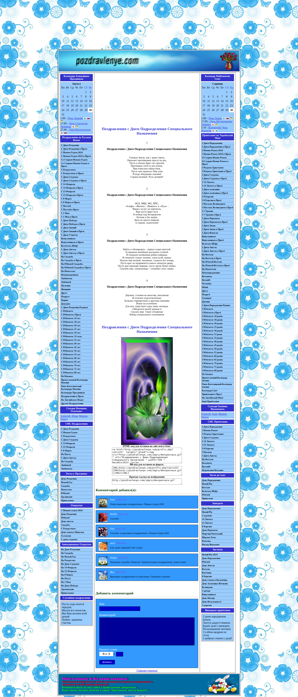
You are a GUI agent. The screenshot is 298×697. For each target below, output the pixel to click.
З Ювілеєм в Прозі (211, 312)
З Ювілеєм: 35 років (212, 338)
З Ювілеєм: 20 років (212, 323)
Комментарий (107, 614)
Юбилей (65, 493)
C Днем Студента (69, 439)
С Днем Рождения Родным (74, 307)
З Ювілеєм (207, 309)
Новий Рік (207, 484)
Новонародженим (211, 272)
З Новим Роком (210, 430)
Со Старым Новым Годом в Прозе (75, 164)
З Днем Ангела (209, 247)
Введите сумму (108, 649)
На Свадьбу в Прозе (71, 260)
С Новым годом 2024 (72, 510)
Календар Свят (209, 390)
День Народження (211, 480)
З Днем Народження (212, 143)
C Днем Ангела (68, 458)
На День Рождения (70, 549)
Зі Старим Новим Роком (214, 157)
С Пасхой (66, 206)
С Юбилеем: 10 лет (70, 318)
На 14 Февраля (68, 567)
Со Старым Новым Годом (74, 159)
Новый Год (66, 482)
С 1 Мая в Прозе (69, 216)
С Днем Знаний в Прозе (73, 231)
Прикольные (67, 500)
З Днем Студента (210, 175)
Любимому (66, 278)
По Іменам (207, 374)
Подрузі (206, 294)
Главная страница (147, 670)
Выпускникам (68, 238)
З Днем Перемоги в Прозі (214, 222)
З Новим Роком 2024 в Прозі (216, 154)
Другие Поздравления (72, 403)
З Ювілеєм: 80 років (212, 370)
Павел (64, 419)
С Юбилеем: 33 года (71, 336)
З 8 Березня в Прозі (211, 200)
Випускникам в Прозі (213, 240)
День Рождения (69, 478)
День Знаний (75, 118)
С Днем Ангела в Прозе (73, 253)
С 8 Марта (66, 198)
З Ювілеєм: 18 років (212, 319)
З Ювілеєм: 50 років (212, 348)
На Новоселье (68, 271)
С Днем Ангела (68, 249)
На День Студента (70, 564)
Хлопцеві (206, 298)
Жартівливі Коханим (212, 470)
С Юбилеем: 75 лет (70, 369)
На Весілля (207, 254)
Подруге (65, 296)
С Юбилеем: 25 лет (70, 329)
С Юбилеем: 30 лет (70, 332)
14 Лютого (207, 519)
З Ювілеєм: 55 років (212, 352)
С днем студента (69, 539)
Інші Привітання (210, 401)
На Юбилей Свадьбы (72, 264)
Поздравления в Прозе (72, 396)
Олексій (206, 414)
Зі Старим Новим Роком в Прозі (215, 162)
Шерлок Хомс (209, 537)
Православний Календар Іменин (214, 379)
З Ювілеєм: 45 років (212, 345)
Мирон (83, 416)
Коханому (207, 276)
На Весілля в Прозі (211, 258)
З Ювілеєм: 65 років (212, 359)
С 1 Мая (65, 213)
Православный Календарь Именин (74, 381)
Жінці (205, 287)
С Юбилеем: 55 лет (70, 354)
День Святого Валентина (214, 580)
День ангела (67, 521)
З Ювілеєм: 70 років (212, 363)
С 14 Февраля (68, 184)
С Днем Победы (69, 220)
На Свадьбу (67, 256)
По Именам (67, 376)
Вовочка (206, 541)
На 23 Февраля (68, 571)
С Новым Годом (69, 432)
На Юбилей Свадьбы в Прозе (76, 267)
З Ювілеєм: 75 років (212, 367)
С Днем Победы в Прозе (73, 224)
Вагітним (206, 572)
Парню (64, 300)
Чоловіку (207, 283)
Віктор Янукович (210, 544)
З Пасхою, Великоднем (213, 204)
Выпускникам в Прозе (72, 242)
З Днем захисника (211, 189)
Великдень (207, 587)
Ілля (214, 414)
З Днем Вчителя (210, 233)
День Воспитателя (79, 129)
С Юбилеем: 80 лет (70, 372)
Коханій (206, 280)
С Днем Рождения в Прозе (74, 149)
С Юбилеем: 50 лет (70, 351)
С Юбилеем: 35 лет (70, 340)
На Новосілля (209, 269)
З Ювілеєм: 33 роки (212, 334)
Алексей (65, 416)
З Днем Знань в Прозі (212, 229)
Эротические (67, 589)
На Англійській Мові (212, 397)
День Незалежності (211, 601)
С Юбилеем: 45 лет (70, 347)
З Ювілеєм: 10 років (212, 316)
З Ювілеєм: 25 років (212, 327)
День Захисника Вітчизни (215, 583)
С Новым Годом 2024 (72, 152)
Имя (101, 603)
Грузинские (66, 496)
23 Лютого (207, 523)
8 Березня (207, 526)
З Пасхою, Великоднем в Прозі (217, 207)
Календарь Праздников (73, 392)
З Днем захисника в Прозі (215, 193)
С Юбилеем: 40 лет (70, 343)
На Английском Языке (72, 400)
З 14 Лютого (208, 182)
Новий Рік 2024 (210, 554)
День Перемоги (209, 530)
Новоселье (66, 489)
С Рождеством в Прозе (72, 173)
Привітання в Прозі (212, 394)
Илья (75, 416)
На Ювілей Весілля (212, 262)
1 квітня (206, 591)
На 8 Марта (67, 574)
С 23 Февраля (68, 191)
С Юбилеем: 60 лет (70, 358)
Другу (64, 293)
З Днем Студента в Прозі (214, 178)
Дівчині (206, 301)
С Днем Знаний (68, 227)
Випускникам (209, 236)
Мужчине (66, 285)
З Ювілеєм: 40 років (212, 341)
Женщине (66, 289)
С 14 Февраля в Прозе (72, 187)
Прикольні (207, 498)
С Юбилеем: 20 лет (70, 325)
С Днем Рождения (70, 145)
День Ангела (208, 565)
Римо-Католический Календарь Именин (71, 387)
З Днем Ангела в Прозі (213, 251)
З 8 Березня (207, 196)
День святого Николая (72, 532)
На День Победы (69, 585)
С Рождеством (68, 169)
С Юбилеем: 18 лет (70, 322)
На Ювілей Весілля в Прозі (216, 265)
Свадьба (65, 486)
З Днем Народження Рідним (216, 305)
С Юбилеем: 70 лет (70, 365)
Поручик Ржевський (212, 533)
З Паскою (207, 452)
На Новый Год (68, 556)
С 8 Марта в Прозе (70, 202)
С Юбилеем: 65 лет (70, 361)
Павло (205, 417)
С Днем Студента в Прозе (74, 180)
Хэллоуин (66, 535)
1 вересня (207, 605)
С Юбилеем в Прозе (71, 314)
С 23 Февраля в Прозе (72, 195)
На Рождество (68, 560)
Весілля (206, 487)
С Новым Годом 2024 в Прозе (76, 156)
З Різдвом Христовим (212, 167)
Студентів (207, 515)
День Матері (208, 598)
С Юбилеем (67, 311)
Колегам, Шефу (210, 243)
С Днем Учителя (69, 235)
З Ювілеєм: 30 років (212, 330)
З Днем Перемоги (211, 218)
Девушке (65, 303)
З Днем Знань (209, 225)
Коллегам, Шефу (69, 245)
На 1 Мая (66, 582)
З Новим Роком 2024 (212, 150)
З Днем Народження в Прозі (216, 146)
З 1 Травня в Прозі (211, 214)
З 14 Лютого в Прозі (212, 185)
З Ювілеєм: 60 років (212, 356)
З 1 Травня (207, 211)
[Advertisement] (149, 25)
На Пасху (66, 454)
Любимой (66, 282)
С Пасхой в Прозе (70, 209)
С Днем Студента (69, 177)
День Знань (215, 118)
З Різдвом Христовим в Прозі (216, 171)
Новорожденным (69, 274)
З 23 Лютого (208, 445)
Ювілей (206, 494)
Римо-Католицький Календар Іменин (217, 385)
